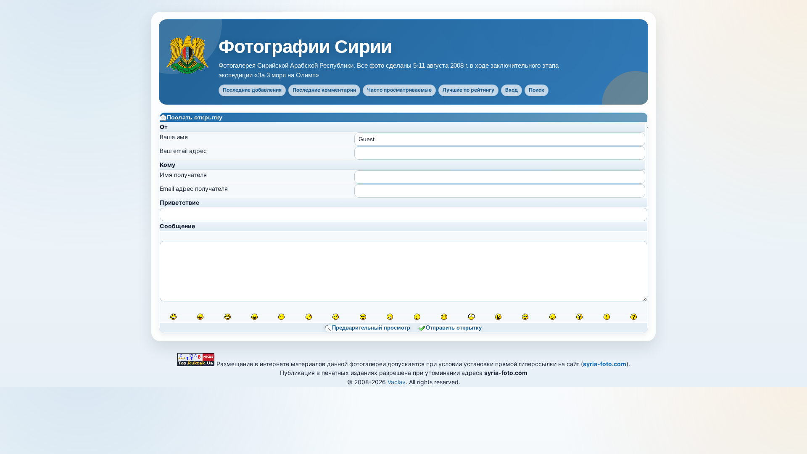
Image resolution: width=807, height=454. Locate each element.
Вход (511, 90)
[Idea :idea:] (579, 317)
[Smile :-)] (254, 317)
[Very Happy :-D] (227, 317)
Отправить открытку (454, 328)
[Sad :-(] (309, 317)
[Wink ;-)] (552, 317)
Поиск (536, 90)
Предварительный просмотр (371, 328)
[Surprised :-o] (390, 317)
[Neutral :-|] (281, 317)
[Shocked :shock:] (471, 317)
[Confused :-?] (417, 317)
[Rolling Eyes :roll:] (525, 317)
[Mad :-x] (498, 317)
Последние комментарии (324, 90)
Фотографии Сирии (305, 46)
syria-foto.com (604, 363)
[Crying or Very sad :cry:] (335, 317)
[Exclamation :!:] (607, 317)
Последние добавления (252, 90)
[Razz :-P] (200, 317)
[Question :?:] (633, 317)
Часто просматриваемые (399, 90)
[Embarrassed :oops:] (444, 317)
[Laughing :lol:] (173, 317)
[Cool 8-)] (363, 317)
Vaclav (397, 381)
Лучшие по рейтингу (468, 90)
